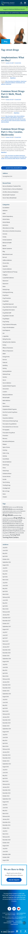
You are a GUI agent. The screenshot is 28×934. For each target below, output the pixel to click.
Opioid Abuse (6, 406)
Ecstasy (4, 345)
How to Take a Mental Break (9, 198)
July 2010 (5, 848)
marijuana (11, 525)
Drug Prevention (7, 298)
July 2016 (5, 664)
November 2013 (6, 758)
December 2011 (6, 822)
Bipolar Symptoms (7, 248)
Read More (13, 78)
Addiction (7, 157)
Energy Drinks (6, 357)
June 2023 (5, 550)
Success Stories (6, 476)
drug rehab (17, 119)
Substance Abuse (7, 473)
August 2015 (6, 696)
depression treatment (8, 513)
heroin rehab (15, 523)
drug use (15, 520)
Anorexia (5, 234)
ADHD (4, 213)
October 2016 (6, 655)
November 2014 (6, 723)
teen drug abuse (6, 535)
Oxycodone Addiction (8, 418)
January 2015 (6, 717)
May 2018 (5, 603)
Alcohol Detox (6, 219)
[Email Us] (17, 931)
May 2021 (5, 574)
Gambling (5, 365)
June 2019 (5, 585)
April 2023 (5, 556)
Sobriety (5, 456)
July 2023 (5, 547)
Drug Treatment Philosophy (9, 324)
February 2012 (6, 816)
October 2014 (6, 726)
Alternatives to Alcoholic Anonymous (12, 231)
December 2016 (6, 650)
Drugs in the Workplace (8, 327)
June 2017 (5, 635)
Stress (4, 468)
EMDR (4, 354)
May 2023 (5, 553)
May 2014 (5, 740)
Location (5, 392)
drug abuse (8, 515)
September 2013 (7, 764)
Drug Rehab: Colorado (8, 316)
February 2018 (6, 612)
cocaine (14, 511)
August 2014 (6, 732)
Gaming (4, 368)
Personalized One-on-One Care (10, 427)
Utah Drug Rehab (5, 122)
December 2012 (6, 790)
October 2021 (6, 559)
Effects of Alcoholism (8, 348)
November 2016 (6, 653)
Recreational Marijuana (8, 441)
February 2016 (6, 679)
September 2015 (7, 694)
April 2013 (5, 778)
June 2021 (5, 571)
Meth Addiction (13, 117)
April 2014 (5, 743)
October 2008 (6, 857)
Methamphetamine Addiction (14, 527)
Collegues (5, 275)
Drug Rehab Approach (8, 304)
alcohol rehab (15, 509)
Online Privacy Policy (7, 922)
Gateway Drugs (6, 374)
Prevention (5, 435)
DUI (3, 333)
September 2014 (7, 729)
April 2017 (5, 638)
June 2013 (5, 772)
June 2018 (5, 600)
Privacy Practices (18, 921)
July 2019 (5, 582)
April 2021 (5, 577)
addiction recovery (12, 507)
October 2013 (6, 761)
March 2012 (5, 813)
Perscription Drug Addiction (14, 81)
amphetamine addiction (10, 82)
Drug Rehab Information (9, 310)
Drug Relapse (6, 319)
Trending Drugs (6, 485)
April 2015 (5, 708)
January (8, 63)
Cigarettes (5, 266)
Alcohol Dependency (8, 216)
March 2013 (5, 781)
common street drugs (9, 119)
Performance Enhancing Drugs (10, 421)
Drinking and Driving (8, 292)
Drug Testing (6, 321)
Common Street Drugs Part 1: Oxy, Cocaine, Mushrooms (12, 131)
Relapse (5, 444)
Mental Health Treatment (9, 195)
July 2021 (5, 568)
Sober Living (6, 453)
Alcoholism (5, 225)
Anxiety (4, 237)
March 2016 (5, 676)
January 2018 (6, 615)
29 (10, 63)
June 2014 (5, 737)
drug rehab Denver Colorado (10, 307)
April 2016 (5, 673)
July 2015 (5, 699)
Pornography (6, 430)
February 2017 (6, 644)
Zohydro (5, 497)
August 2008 (6, 860)
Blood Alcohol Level (7, 254)
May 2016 (5, 670)
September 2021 (7, 562)
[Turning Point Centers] (8, 3)
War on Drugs (6, 491)
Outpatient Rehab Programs (10, 409)
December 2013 (6, 755)
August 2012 (6, 802)
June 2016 (5, 667)
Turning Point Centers (11, 537)
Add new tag (19, 507)
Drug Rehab (16, 155)
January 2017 (6, 647)
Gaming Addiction (7, 371)
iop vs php (7, 525)
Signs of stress (6, 447)
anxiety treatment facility (7, 511)
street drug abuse (16, 120)
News (4, 403)
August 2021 (6, 565)
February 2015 (6, 714)
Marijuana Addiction (5, 117)
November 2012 (6, 793)
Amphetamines (19, 82)
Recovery (18, 158)
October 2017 (6, 623)
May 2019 (5, 588)
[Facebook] (9, 908)
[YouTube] (18, 908)
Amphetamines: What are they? (12, 59)
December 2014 (6, 720)
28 (10, 99)
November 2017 (6, 620)
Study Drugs (6, 470)
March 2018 (5, 609)
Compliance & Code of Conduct (19, 922)
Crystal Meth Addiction (8, 278)
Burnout (5, 257)
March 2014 (5, 746)
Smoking (5, 450)
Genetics (5, 377)
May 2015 (5, 705)
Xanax (4, 494)
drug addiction (16, 515)
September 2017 (7, 626)
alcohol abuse (7, 509)
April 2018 (5, 606)
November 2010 (6, 840)
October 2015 (6, 691)
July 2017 (5, 632)
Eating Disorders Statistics (9, 342)
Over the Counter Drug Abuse (10, 412)
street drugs (8, 84)
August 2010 (6, 845)
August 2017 (6, 629)
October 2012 (6, 796)
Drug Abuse (10, 116)
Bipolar (4, 245)
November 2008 (6, 854)
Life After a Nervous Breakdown (10, 192)
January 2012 (6, 819)
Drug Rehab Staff (7, 313)
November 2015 (6, 688)
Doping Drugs (6, 289)
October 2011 (6, 828)
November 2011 (6, 825)
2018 (12, 63)
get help (9, 522)
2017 (12, 99)
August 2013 (6, 767)
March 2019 (5, 594)
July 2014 (5, 734)
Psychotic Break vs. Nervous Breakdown (13, 189)
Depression (5, 281)
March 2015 (5, 711)
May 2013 (5, 775)
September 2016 (7, 658)
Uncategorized (6, 488)
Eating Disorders (7, 339)
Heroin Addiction (20, 116)
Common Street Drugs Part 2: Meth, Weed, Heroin (12, 94)
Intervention (6, 389)
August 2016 (6, 661)
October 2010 (6, 842)
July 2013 (5, 769)
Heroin (15, 116)
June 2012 (5, 807)
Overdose (5, 415)
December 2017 (6, 617)
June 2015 (5, 702)
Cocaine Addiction (7, 269)
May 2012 (5, 810)
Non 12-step (22, 119)
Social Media (6, 459)
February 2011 (6, 837)
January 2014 (6, 752)
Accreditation (6, 207)
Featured (5, 362)
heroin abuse (18, 522)
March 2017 (5, 641)
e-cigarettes (6, 336)
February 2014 (6, 749)
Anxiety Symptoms (7, 240)
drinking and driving (18, 513)
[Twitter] (14, 908)
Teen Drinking (6, 482)
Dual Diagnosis (6, 330)
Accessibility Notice (10, 921)
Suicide (4, 479)
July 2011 (5, 831)
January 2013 (6, 787)
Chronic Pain (6, 263)
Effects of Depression (8, 351)
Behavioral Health (7, 242)
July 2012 (5, 805)
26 (10, 137)
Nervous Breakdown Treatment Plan (12, 186)
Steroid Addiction (7, 462)
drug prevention (10, 518)
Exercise (5, 359)
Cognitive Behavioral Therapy (10, 272)
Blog (7, 81)
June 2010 (5, 851)
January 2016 (6, 682)
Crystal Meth (18, 511)
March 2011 (5, 834)
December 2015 (6, 685)
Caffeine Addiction (7, 260)
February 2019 (6, 597)
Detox (4, 286)
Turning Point (18, 63)
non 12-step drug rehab (6, 120)
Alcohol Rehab (6, 222)
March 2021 (5, 580)
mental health (18, 525)
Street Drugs (23, 81)
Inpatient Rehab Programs (9, 386)
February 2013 (6, 784)
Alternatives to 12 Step (8, 228)
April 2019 (5, 591)
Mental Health (6, 397)
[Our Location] (21, 931)
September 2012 (7, 799)
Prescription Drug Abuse (9, 432)
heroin (12, 522)
